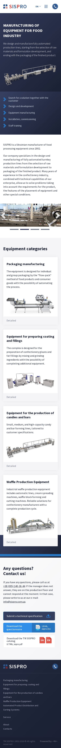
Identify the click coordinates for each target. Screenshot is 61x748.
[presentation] (3, 215)
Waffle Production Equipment (28, 482)
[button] (14, 229)
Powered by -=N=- (49, 741)
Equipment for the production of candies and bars (30, 415)
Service (7, 717)
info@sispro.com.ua (14, 601)
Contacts (7, 728)
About (6, 724)
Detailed (11, 320)
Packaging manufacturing (26, 264)
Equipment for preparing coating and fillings (30, 338)
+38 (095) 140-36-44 (14, 586)
